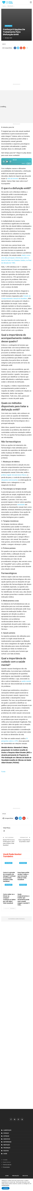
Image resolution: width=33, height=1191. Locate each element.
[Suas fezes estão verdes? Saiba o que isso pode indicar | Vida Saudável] (24, 866)
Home (7, 1175)
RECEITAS (6, 1150)
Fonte (3, 772)
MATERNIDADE (7, 1142)
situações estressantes (9, 480)
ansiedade (21, 505)
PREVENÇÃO (8, 25)
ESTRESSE (6, 1136)
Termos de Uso (7, 1164)
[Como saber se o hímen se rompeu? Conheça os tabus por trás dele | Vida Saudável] (9, 888)
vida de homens (12, 178)
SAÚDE (5, 1153)
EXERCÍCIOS (6, 1139)
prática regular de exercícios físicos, (14, 475)
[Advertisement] (16, 66)
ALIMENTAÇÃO (7, 1130)
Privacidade (6, 1167)
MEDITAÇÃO (6, 1145)
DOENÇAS (6, 1133)
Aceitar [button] (5, 1188)
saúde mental (26, 681)
